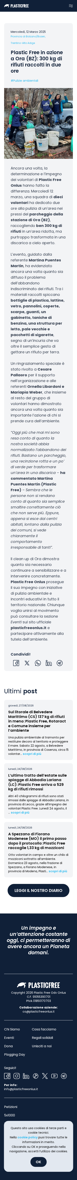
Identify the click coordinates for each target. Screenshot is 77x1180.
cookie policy (27, 1137)
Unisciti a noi (42, 1046)
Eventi (9, 1037)
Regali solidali (42, 1037)
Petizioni (10, 1106)
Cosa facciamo (44, 1029)
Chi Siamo (12, 1029)
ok (38, 1161)
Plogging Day (14, 1054)
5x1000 (9, 1115)
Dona (8, 1046)
